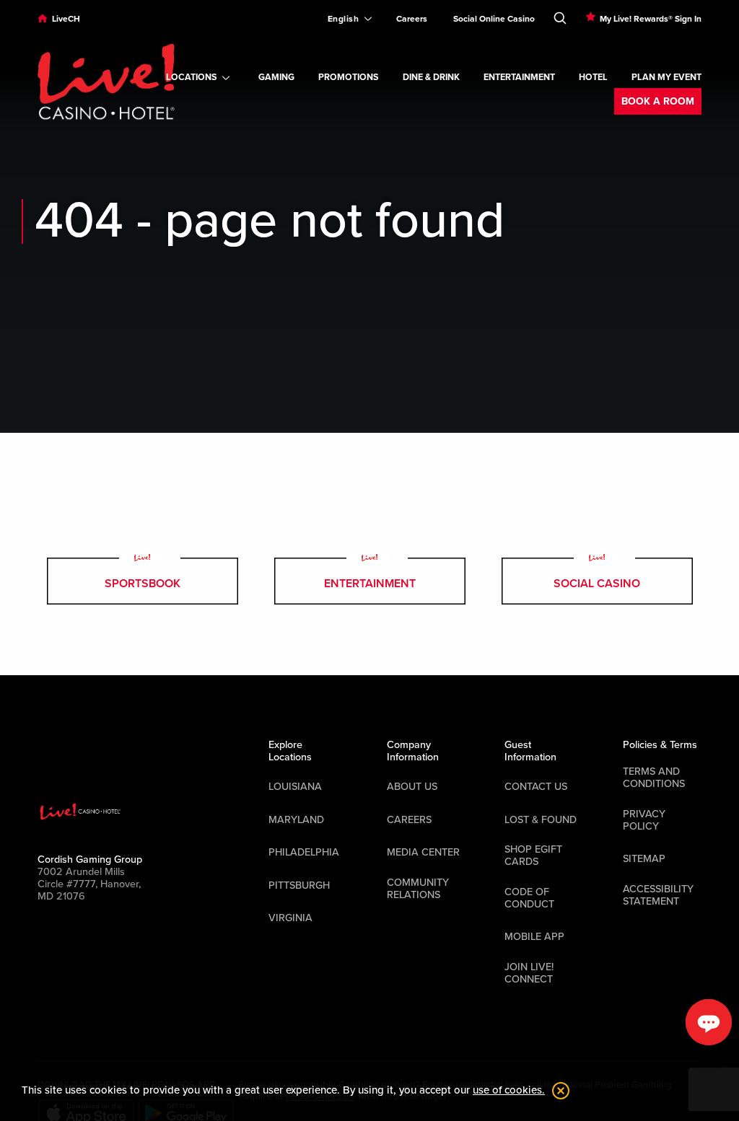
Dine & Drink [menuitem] (431, 77)
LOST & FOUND (540, 820)
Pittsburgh (299, 885)
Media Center (423, 852)
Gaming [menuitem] (276, 77)
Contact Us (535, 787)
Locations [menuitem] (191, 77)
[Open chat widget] (709, 1022)
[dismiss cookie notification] (557, 1090)
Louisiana (295, 787)
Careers (409, 820)
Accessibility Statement (658, 895)
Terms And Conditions (654, 777)
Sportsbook (142, 583)
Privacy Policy (644, 820)
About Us (412, 787)
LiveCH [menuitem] (66, 19)
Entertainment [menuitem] (519, 77)
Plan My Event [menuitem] (666, 77)
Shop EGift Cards (533, 855)
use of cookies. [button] (509, 1089)
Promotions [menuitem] (348, 77)
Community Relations (418, 888)
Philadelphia (303, 852)
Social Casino (597, 583)
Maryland (296, 820)
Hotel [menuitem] (593, 77)
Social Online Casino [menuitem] (494, 19)
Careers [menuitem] (411, 19)
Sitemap (644, 859)
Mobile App (534, 937)
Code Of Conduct (529, 898)
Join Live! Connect (529, 973)
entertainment (370, 583)
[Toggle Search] (560, 15)
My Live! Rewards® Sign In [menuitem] (650, 19)
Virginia (290, 918)
